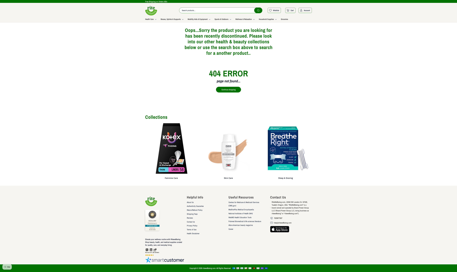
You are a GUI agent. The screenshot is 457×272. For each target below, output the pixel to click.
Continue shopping (228, 89)
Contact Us (191, 221)
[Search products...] (258, 10)
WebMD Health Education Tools (239, 217)
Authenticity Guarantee (195, 206)
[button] (153, 19)
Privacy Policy (192, 225)
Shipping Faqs (192, 214)
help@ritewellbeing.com (282, 222)
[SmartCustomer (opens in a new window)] (164, 260)
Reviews (190, 218)
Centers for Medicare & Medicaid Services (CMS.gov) (243, 204)
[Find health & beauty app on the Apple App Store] (279, 230)
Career (230, 229)
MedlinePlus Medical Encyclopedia (241, 209)
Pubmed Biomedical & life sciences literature (244, 221)
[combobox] (220, 10)
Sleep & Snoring (285, 178)
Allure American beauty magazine (240, 225)
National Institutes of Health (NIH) (240, 213)
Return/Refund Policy (194, 210)
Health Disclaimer (193, 233)
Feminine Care (171, 178)
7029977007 (278, 218)
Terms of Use (191, 229)
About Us (190, 202)
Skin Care (228, 178)
